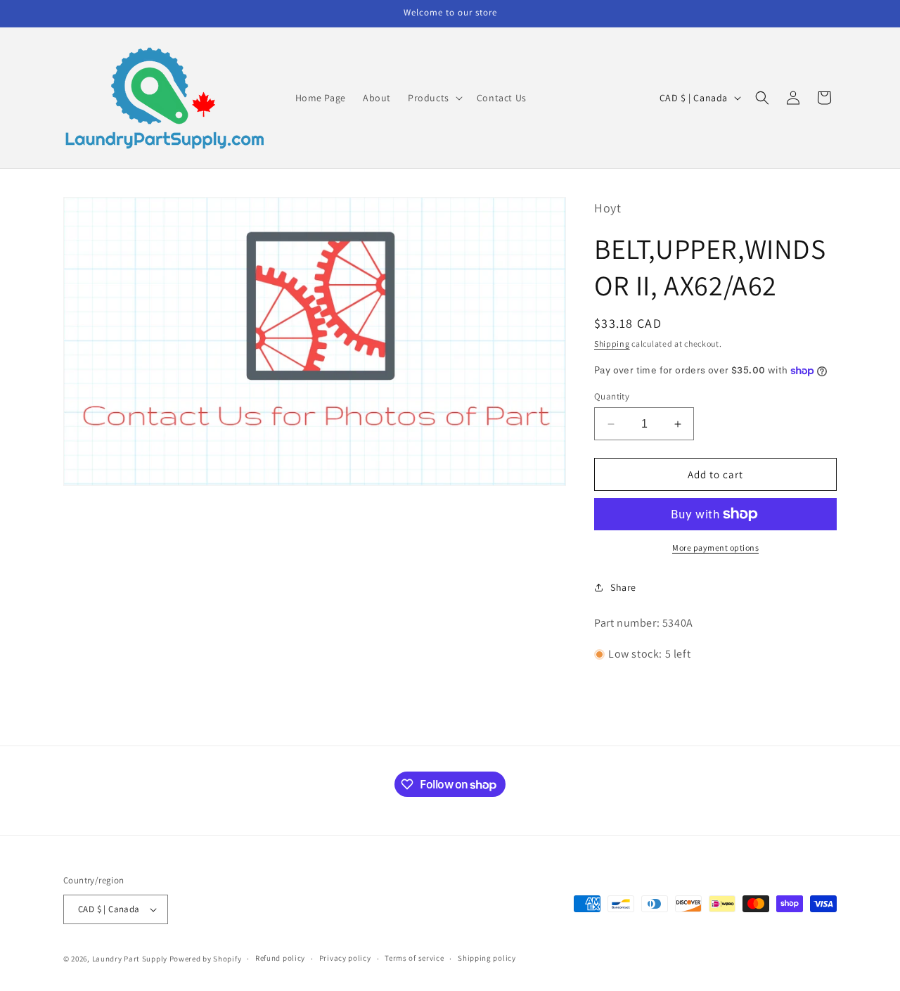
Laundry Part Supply (130, 959)
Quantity (611, 396)
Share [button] (623, 587)
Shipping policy (487, 958)
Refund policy (280, 958)
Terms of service (414, 958)
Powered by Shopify (205, 959)
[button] (433, 98)
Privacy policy (345, 958)
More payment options (715, 547)
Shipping (612, 343)
